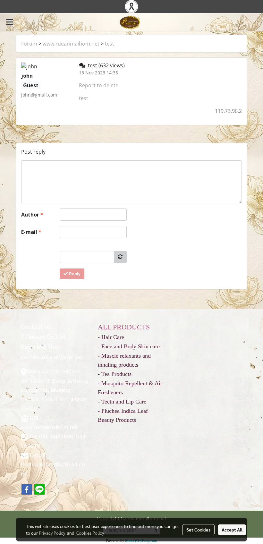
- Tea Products (115, 374)
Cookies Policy (90, 533)
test (109, 43)
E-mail (31, 231)
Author (32, 214)
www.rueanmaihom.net (71, 43)
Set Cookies (198, 529)
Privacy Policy (52, 533)
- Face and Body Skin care (129, 346)
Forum (29, 43)
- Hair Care (111, 337)
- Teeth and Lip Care (122, 401)
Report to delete (98, 85)
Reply (74, 273)
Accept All (232, 529)
